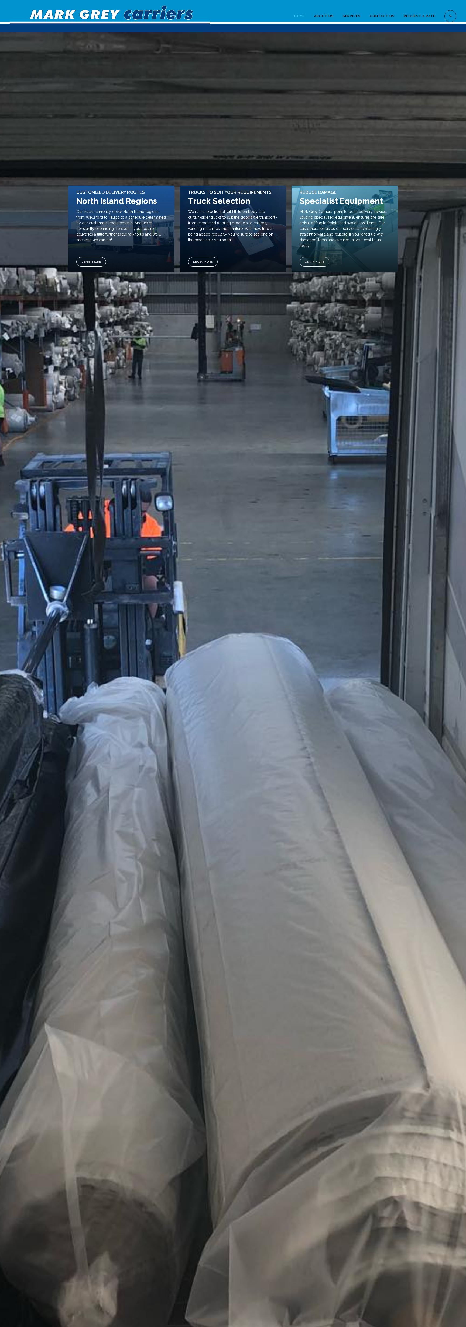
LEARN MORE (91, 262)
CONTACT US (382, 16)
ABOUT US (324, 16)
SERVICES (352, 16)
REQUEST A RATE (419, 16)
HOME (299, 16)
